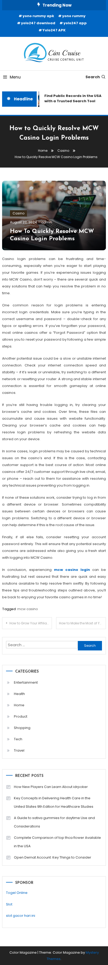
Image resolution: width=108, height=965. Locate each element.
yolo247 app (75, 23)
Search (92, 77)
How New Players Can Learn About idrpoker (51, 786)
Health (19, 693)
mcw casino (27, 608)
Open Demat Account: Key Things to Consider (52, 857)
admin (46, 222)
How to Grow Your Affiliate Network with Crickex (30, 623)
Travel (19, 750)
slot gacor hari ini (20, 915)
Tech (18, 739)
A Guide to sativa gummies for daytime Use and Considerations (54, 822)
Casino (18, 213)
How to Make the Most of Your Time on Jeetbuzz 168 (82, 623)
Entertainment (26, 682)
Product (20, 716)
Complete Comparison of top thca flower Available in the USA (57, 842)
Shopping (22, 727)
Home (19, 705)
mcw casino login (72, 569)
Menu (15, 77)
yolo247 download (38, 23)
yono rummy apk (38, 15)
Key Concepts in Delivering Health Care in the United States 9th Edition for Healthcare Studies (53, 802)
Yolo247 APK (54, 30)
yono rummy (73, 15)
